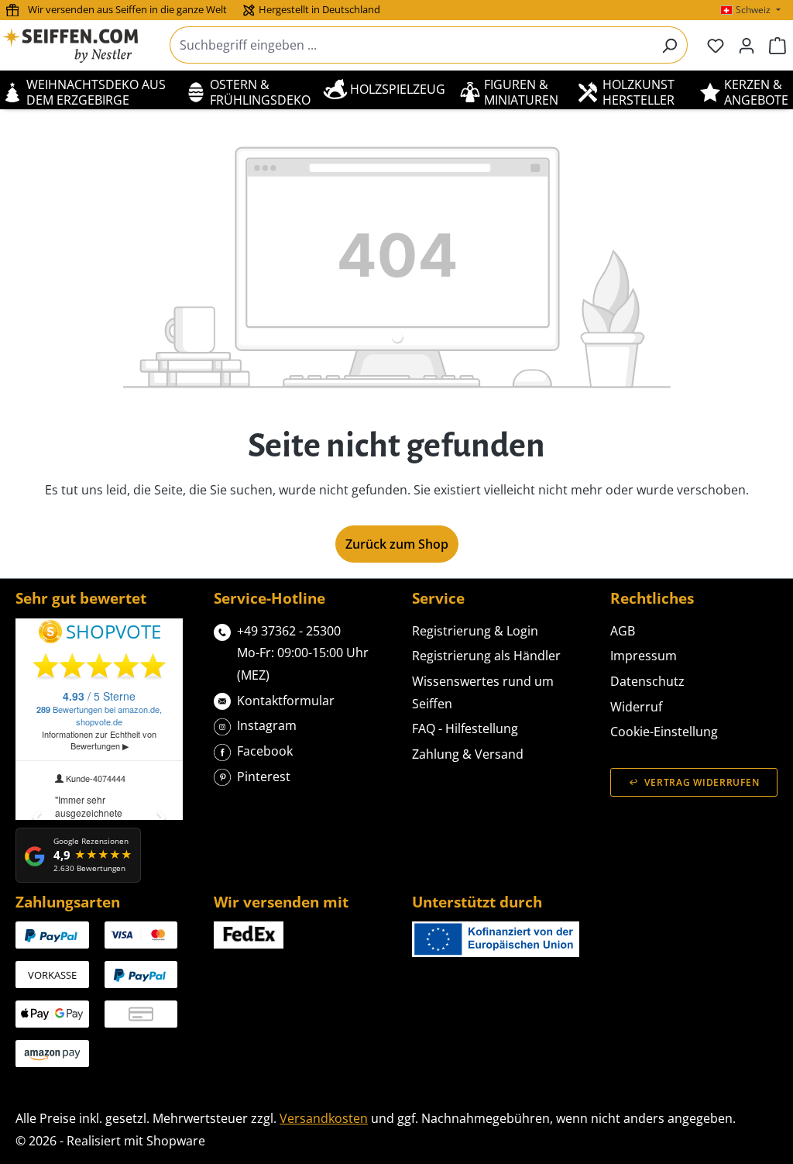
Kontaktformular (286, 700)
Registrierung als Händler (486, 655)
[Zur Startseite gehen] (79, 45)
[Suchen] (669, 45)
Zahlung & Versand (468, 754)
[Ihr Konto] (746, 45)
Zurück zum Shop (396, 544)
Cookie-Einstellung (664, 731)
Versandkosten (324, 1118)
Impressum (643, 655)
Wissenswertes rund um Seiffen (483, 692)
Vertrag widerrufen (701, 782)
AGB (622, 630)
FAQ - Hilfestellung (465, 728)
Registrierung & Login (475, 630)
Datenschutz (647, 681)
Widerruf (636, 706)
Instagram (267, 725)
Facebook (265, 750)
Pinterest (263, 776)
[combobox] (411, 45)
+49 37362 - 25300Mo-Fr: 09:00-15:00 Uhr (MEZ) (303, 653)
